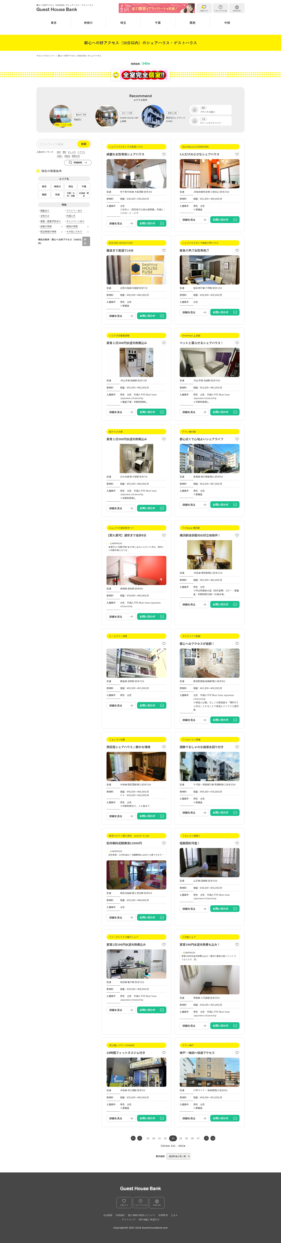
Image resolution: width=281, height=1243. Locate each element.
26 (192, 1138)
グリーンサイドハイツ (210, 122)
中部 (227, 22)
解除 (85, 241)
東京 (54, 22)
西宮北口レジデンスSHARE (175, 119)
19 (148, 1138)
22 (165, 1138)
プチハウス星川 (207, 111)
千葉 (158, 22)
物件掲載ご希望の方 (149, 1219)
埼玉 (123, 22)
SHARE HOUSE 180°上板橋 (129, 119)
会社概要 (107, 1215)
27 (198, 1138)
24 (180, 1138)
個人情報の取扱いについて (141, 1215)
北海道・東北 (84, 194)
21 (159, 1138)
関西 (192, 22)
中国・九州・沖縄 (71, 194)
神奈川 (88, 22)
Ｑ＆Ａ (174, 1215)
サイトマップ (128, 1219)
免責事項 (163, 1215)
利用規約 (120, 1215)
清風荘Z (78, 119)
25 (186, 1138)
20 (153, 1138)
